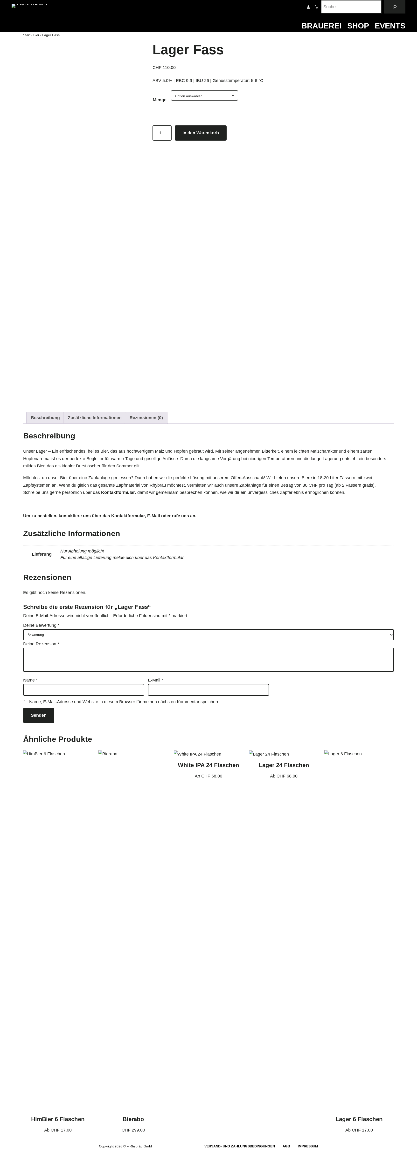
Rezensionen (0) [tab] (146, 417)
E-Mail (155, 680)
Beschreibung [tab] (45, 417)
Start (26, 35)
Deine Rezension (41, 643)
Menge (160, 99)
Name (30, 680)
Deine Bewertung (41, 625)
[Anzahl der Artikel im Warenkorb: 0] (317, 7)
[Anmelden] (308, 7)
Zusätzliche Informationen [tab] (95, 417)
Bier (36, 35)
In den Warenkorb (200, 132)
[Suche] (394, 7)
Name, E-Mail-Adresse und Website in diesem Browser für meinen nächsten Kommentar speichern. (125, 701)
